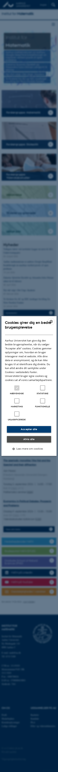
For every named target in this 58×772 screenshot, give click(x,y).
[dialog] (29, 386)
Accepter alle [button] (29, 429)
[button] (29, 449)
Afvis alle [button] (28, 439)
